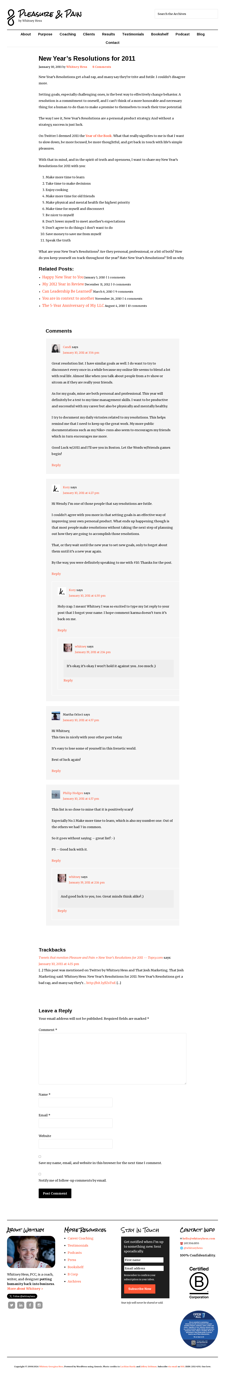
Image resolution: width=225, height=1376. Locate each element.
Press (72, 1260)
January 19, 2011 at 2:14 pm (93, 652)
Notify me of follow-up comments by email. (73, 1180)
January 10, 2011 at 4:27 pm (81, 493)
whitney (80, 646)
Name (45, 1094)
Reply (56, 465)
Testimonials (78, 1245)
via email (172, 1366)
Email (44, 1115)
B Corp (73, 1274)
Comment (48, 1030)
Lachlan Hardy (128, 1366)
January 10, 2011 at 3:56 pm (81, 352)
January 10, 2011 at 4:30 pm (87, 595)
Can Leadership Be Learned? (67, 291)
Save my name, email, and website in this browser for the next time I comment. (100, 1163)
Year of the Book (98, 136)
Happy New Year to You (63, 277)
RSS (182, 1366)
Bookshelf (75, 1267)
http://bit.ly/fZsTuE (101, 983)
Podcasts (75, 1253)
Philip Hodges (73, 793)
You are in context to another (68, 298)
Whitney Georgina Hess (51, 1366)
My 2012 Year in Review (63, 284)
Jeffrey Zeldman (149, 1366)
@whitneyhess (193, 1248)
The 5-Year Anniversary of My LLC (73, 305)
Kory (66, 487)
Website (45, 1136)
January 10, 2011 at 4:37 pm (81, 720)
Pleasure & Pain (50, 13)
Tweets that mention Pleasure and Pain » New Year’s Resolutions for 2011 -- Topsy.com (101, 958)
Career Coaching (81, 1238)
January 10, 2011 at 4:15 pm (59, 964)
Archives (74, 1281)
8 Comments (101, 67)
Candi (67, 347)
